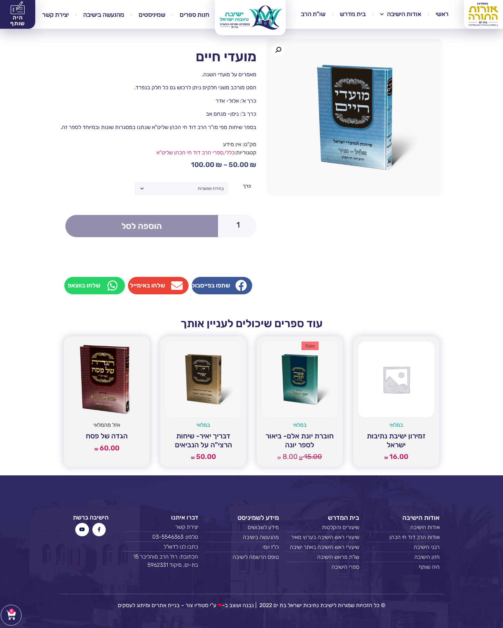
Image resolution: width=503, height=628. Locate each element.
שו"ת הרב (313, 14)
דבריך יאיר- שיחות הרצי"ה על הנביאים (203, 440)
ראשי (442, 14)
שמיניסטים (152, 14)
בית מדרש (353, 14)
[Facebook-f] (99, 529)
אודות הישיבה (404, 14)
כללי (230, 152)
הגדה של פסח (107, 436)
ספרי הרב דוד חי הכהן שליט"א (189, 152)
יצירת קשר (55, 14)
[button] (278, 50)
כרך (247, 186)
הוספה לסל (141, 226)
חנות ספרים (194, 14)
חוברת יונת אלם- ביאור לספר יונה (300, 440)
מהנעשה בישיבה (103, 14)
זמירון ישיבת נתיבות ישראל (396, 440)
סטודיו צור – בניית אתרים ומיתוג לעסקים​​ (163, 605)
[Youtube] (82, 529)
